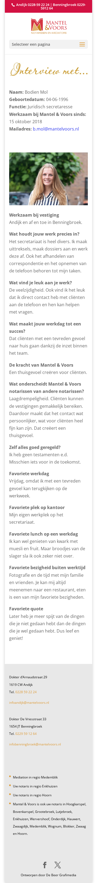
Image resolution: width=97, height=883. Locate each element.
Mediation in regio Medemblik (35, 777)
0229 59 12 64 (26, 733)
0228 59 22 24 (26, 692)
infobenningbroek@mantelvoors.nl (35, 744)
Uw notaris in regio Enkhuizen (35, 786)
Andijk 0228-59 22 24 (32, 4)
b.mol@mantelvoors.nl (56, 129)
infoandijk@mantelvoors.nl (29, 702)
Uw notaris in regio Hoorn (32, 795)
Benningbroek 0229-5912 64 (63, 6)
